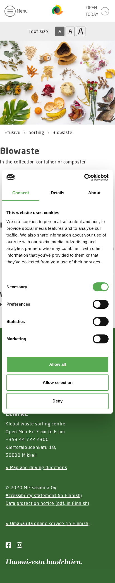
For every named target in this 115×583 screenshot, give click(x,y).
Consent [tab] (20, 192)
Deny (57, 401)
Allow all (57, 364)
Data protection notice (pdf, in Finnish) (47, 503)
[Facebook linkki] (8, 545)
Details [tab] (57, 192)
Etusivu (12, 132)
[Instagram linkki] (17, 545)
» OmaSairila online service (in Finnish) (48, 523)
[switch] (101, 304)
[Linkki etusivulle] (57, 11)
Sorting (36, 132)
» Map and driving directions (36, 467)
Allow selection (58, 382)
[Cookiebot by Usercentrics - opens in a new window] (84, 177)
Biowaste (62, 132)
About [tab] (94, 192)
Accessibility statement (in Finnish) (44, 495)
